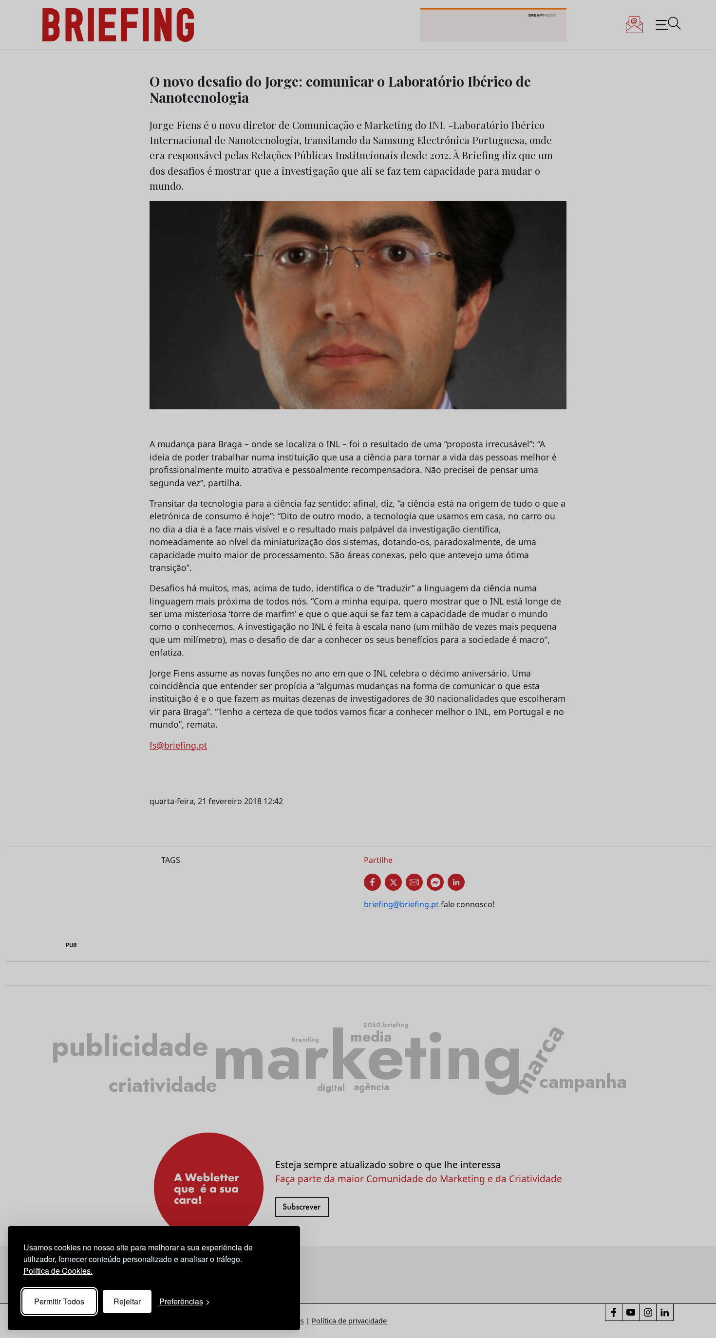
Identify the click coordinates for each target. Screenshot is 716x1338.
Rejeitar (127, 1301)
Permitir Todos (59, 1301)
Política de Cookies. (58, 1270)
